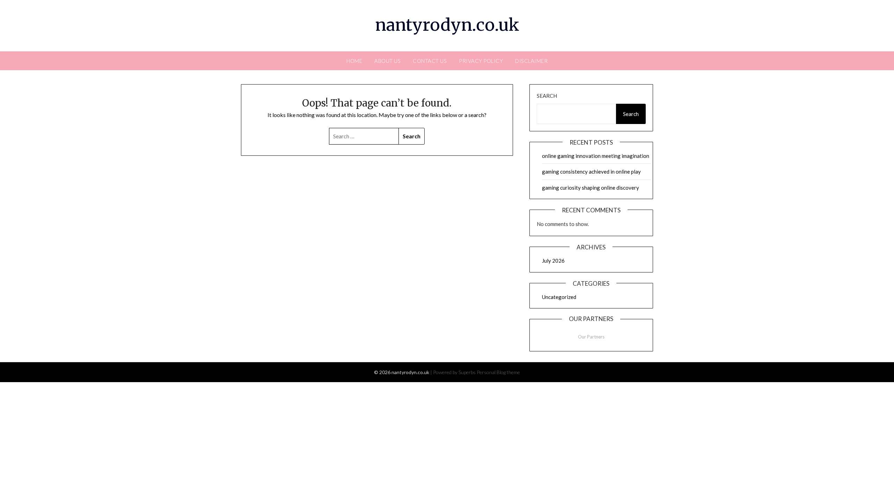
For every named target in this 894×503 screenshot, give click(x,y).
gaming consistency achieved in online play (591, 171)
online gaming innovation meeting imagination (595, 156)
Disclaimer (531, 61)
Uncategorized (559, 297)
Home (354, 61)
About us (387, 61)
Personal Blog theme (498, 372)
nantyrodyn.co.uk (447, 24)
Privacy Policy (481, 61)
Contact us (430, 61)
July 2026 (553, 260)
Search (547, 96)
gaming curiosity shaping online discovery (590, 187)
